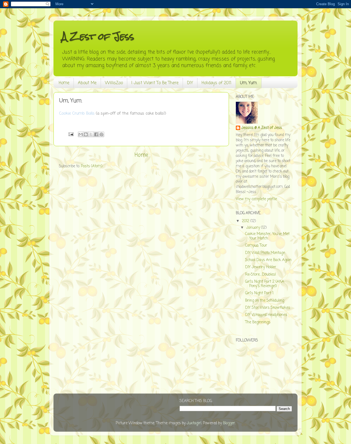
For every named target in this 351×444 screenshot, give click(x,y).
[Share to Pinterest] (101, 134)
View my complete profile (256, 199)
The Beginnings (257, 322)
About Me (87, 83)
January (253, 228)
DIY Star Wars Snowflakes (267, 308)
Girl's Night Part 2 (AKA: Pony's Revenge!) (265, 284)
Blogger (229, 423)
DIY (190, 83)
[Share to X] (91, 134)
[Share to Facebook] (96, 134)
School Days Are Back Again (268, 260)
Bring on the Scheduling (264, 301)
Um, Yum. (248, 83)
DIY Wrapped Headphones (266, 315)
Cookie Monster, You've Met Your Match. (267, 236)
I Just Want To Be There (155, 83)
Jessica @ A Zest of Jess (261, 128)
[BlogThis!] (86, 134)
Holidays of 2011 (216, 83)
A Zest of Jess (98, 36)
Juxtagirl (194, 423)
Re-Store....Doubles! (260, 275)
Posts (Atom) (91, 166)
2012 (246, 221)
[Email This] (80, 134)
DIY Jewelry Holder (260, 267)
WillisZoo (114, 83)
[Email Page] (71, 134)
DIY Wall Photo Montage (265, 253)
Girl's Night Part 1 (259, 293)
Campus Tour (256, 245)
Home (64, 83)
